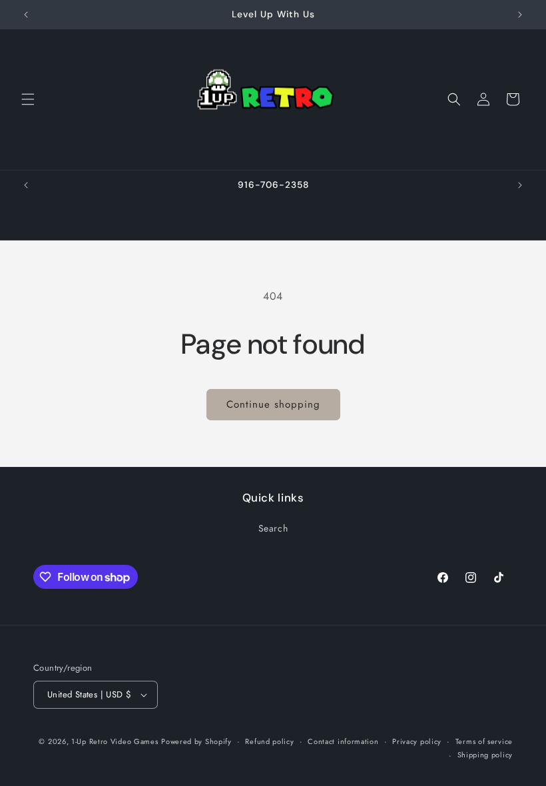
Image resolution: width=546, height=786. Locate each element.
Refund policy (269, 741)
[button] (28, 99)
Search (273, 528)
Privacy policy (416, 741)
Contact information (343, 741)
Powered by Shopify (196, 741)
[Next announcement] (520, 14)
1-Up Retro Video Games (114, 741)
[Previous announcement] (26, 14)
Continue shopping (273, 404)
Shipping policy (485, 754)
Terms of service (484, 741)
